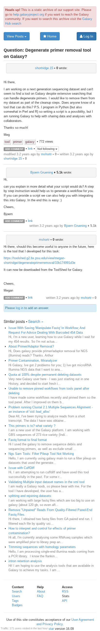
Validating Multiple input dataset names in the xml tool (46, 482)
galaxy (29, 142)
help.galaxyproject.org (28, 14)
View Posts (16, 36)
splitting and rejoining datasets (29, 496)
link (30, 149)
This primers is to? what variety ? (31, 426)
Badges (17, 605)
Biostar (49, 629)
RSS (65, 591)
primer (17, 142)
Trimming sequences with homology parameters (42, 547)
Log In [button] (88, 36)
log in (19, 308)
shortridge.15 (44, 68)
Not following (46, 149)
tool (7, 142)
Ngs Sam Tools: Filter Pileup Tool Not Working (41, 454)
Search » (35, 321)
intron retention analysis (25, 561)
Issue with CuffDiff (21, 468)
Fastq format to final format (27, 440)
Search (17, 591)
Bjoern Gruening (41, 172)
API (64, 601)
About (41, 591)
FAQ (40, 596)
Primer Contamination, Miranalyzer (32, 360)
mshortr (46, 154)
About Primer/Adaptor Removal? (31, 346)
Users (16, 596)
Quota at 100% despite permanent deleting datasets (45, 374)
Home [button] (51, 36)
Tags (15, 601)
